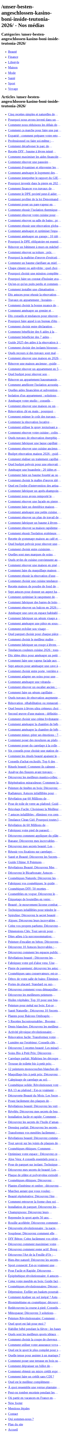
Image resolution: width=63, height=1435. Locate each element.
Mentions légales (19, 1408)
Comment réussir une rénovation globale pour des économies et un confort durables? (34, 226)
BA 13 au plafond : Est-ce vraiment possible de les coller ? (31, 1090)
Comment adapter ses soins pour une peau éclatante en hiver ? (31, 676)
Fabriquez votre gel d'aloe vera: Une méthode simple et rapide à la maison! (32, 963)
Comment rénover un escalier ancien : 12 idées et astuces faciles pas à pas (34, 687)
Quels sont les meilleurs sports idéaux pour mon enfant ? (32, 1334)
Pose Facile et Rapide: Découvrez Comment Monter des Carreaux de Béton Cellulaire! (34, 1270)
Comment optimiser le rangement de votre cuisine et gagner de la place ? (31, 597)
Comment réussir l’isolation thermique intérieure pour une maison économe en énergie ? (33, 210)
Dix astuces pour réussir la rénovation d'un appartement (32, 294)
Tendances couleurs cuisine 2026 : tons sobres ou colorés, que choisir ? (33, 650)
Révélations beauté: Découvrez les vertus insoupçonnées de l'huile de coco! (34, 1106)
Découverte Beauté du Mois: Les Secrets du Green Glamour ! (34, 1095)
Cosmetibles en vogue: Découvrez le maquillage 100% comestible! (31, 894)
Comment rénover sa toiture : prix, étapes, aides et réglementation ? (30, 252)
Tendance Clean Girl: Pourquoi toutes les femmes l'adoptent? (34, 820)
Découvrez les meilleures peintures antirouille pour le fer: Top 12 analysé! (32, 995)
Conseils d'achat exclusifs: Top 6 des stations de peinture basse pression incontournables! (31, 761)
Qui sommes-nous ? (21, 1419)
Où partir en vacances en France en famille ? (30, 1398)
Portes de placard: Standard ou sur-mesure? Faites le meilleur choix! (30, 984)
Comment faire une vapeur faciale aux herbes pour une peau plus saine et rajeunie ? (32, 660)
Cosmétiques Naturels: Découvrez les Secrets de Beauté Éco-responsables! (32, 878)
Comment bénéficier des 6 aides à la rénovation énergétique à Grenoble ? (31, 332)
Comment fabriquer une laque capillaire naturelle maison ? (33, 443)
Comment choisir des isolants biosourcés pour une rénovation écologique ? (34, 348)
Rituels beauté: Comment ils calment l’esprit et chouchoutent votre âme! (31, 767)
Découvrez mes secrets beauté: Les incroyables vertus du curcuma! (30, 846)
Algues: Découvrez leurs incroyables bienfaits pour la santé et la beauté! (31, 920)
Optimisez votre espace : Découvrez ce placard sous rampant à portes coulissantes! (32, 1154)
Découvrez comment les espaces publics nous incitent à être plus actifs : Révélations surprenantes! (33, 952)
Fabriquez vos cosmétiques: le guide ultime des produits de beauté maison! (32, 883)
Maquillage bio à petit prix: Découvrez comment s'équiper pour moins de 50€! (33, 1074)
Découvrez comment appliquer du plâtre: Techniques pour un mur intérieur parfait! (34, 836)
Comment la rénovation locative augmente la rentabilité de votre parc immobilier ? (31, 422)
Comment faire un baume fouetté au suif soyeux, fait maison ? (34, 475)
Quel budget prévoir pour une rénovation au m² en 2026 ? (34, 464)
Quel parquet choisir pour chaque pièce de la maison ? (33, 634)
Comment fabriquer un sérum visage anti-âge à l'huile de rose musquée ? (34, 618)
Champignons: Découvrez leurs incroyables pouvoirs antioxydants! (30, 1212)
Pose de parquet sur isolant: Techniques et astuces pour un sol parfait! (35, 1164)
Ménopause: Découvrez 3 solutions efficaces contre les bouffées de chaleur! (33, 1313)
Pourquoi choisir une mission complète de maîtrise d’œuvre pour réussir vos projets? (33, 273)
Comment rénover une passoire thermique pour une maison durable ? (32, 162)
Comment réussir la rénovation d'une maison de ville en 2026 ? (31, 576)
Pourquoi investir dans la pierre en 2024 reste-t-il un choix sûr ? (34, 183)
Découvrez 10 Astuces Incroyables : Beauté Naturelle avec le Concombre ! (32, 947)
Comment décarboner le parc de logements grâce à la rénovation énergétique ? (28, 146)
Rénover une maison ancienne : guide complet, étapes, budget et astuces (32, 363)
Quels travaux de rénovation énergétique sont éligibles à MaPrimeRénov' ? (34, 438)
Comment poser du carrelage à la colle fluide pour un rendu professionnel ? (32, 745)
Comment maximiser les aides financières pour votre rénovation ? (34, 157)
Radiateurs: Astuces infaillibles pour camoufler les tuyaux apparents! (31, 793)
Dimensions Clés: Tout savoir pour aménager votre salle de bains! (30, 931)
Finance (13, 57)
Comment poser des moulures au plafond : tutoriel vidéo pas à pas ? (34, 740)
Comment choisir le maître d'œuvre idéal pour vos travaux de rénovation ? (34, 480)
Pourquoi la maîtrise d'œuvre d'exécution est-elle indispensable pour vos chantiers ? (34, 257)
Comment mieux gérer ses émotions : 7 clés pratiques (33, 735)
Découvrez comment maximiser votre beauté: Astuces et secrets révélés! (32, 1244)
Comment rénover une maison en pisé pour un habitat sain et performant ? (32, 565)
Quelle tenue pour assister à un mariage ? (34, 1355)
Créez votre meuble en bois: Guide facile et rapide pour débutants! (34, 1281)
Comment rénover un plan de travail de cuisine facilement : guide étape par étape (34, 517)
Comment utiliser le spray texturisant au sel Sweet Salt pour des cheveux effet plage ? (33, 427)
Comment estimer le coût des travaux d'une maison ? (32, 417)
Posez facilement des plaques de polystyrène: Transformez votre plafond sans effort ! (33, 1101)
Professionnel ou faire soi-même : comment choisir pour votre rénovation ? (34, 141)
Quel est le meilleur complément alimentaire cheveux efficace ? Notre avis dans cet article (34, 1382)
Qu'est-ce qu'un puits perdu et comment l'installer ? (33, 284)
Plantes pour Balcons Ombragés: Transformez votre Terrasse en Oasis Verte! (31, 1016)
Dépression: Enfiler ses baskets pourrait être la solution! (33, 1292)
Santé (11, 78)
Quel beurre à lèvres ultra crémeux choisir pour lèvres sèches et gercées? (34, 708)
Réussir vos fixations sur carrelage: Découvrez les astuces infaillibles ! (30, 851)
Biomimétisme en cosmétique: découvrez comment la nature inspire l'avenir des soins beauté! (34, 1302)
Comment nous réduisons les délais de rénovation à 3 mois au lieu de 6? (32, 125)
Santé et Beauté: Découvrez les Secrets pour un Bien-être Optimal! (32, 857)
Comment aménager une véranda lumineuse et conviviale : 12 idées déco (33, 682)
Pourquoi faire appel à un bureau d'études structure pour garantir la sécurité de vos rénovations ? (34, 321)
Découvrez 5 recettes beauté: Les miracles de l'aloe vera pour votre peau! (34, 1048)
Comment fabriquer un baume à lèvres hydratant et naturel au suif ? (32, 523)
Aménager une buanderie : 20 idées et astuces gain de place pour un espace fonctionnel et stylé (32, 470)
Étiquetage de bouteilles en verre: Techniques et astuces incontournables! (33, 899)
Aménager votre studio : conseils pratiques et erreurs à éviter (29, 401)
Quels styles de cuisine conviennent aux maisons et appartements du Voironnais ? (34, 560)
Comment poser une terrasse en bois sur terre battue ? (33, 1361)
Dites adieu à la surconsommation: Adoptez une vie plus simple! (30, 936)
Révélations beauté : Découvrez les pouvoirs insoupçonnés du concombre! (33, 958)
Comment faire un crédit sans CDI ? (31, 1376)
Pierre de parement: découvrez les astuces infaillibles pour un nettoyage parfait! (34, 968)
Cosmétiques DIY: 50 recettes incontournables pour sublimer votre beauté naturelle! (31, 889)
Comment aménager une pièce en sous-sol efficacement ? (33, 623)
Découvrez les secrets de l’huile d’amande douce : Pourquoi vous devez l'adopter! (34, 1122)
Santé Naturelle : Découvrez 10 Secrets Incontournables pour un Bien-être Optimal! (33, 1010)
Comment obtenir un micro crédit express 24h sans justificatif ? (34, 1371)
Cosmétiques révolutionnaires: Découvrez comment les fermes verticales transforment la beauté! (34, 1286)
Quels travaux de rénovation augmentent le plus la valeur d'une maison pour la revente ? (34, 698)
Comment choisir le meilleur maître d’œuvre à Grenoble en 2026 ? (30, 639)
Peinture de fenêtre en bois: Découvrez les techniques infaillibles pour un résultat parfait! (35, 788)
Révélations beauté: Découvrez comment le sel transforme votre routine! (34, 1138)
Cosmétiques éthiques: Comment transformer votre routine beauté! (29, 1148)
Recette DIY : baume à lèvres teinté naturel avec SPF (30, 151)
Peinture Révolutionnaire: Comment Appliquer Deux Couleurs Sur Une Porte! (35, 1318)
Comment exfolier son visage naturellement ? (27, 629)
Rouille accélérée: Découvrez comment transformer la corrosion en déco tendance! (33, 1223)
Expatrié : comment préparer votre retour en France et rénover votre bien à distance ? (34, 135)
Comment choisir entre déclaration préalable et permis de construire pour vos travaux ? (34, 326)
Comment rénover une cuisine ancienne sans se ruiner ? (33, 448)
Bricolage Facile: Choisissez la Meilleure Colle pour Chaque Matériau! (34, 809)
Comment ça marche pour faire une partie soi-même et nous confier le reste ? (34, 130)
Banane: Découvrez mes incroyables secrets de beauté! (31, 841)
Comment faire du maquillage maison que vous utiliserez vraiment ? (32, 570)
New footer (15, 1403)
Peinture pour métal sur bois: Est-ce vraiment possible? (31, 1005)
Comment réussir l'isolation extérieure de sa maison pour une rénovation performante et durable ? (34, 533)
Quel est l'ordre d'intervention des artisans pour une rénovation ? (34, 486)
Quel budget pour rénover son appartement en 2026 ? (27, 374)
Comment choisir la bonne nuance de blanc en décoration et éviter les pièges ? (33, 305)
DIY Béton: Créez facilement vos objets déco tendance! (33, 1239)
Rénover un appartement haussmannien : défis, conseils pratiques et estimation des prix (34, 379)
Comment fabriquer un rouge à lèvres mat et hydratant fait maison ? (35, 645)
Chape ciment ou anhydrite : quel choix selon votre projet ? (33, 268)
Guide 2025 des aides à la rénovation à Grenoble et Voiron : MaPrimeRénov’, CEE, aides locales (33, 342)
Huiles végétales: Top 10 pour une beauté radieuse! (34, 1000)
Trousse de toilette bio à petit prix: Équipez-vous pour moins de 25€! (30, 1064)
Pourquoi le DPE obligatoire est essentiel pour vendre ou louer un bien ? (34, 241)
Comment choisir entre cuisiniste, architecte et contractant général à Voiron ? (34, 549)
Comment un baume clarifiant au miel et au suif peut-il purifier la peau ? (34, 263)
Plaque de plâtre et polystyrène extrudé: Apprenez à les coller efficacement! (33, 1175)
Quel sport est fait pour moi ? (27, 1323)
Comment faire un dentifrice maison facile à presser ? (31, 507)
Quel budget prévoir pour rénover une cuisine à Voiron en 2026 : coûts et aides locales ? (34, 544)
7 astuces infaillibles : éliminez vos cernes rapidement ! (34, 814)
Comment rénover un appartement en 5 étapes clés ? (33, 369)
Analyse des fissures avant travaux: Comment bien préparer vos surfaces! (32, 772)
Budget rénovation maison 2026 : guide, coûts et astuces (34, 454)
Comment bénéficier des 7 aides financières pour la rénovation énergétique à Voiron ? (28, 337)
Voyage (13, 88)
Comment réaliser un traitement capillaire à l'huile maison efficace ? (34, 459)
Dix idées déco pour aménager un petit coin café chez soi (33, 655)
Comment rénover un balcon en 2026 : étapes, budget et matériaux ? (33, 607)
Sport (11, 83)
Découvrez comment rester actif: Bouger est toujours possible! (34, 1249)
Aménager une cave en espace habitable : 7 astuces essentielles (34, 613)
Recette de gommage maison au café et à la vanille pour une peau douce (34, 539)
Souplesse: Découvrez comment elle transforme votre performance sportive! (33, 1233)
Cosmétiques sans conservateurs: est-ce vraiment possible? (33, 973)
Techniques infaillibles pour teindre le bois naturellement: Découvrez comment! (34, 910)
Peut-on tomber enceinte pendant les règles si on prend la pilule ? (31, 1392)
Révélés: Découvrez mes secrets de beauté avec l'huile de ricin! (34, 1111)
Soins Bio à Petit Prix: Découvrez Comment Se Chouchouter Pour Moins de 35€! (33, 1053)
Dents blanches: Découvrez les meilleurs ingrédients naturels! (33, 1026)
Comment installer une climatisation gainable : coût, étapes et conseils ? (31, 289)
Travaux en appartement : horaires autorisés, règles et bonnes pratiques (31, 300)
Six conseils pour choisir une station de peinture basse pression (33, 751)
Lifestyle (13, 62)
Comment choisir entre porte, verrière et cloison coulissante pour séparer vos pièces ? (33, 671)
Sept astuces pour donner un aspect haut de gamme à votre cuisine (33, 592)
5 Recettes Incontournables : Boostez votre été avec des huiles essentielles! (31, 1021)
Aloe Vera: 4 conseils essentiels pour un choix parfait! (33, 1159)
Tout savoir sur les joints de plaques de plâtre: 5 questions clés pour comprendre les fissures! (34, 1143)
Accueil (13, 1429)
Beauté (12, 51)
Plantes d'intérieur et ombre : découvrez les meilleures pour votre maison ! (33, 1186)
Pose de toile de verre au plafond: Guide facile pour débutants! (34, 804)
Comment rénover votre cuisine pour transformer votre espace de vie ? (31, 215)
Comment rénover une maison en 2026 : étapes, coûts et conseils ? (34, 358)
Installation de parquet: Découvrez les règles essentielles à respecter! (32, 1207)
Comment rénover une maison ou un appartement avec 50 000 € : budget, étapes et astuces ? (31, 406)
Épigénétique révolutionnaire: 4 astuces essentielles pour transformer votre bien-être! (33, 1276)
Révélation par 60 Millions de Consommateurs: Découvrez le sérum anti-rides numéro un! (32, 798)
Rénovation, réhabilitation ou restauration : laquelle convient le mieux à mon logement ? (34, 703)
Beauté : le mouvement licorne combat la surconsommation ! (34, 905)
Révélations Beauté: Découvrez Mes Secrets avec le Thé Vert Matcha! (31, 867)
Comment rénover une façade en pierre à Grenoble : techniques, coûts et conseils (34, 501)
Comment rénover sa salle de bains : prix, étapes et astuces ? (34, 220)
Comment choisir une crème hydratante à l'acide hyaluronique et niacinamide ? (34, 719)
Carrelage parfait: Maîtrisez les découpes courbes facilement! (33, 1058)
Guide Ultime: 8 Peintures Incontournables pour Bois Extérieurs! (32, 862)
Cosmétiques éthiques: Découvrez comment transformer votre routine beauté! (30, 1180)
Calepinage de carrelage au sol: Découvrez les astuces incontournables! (33, 1079)
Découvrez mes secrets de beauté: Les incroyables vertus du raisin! (32, 1170)
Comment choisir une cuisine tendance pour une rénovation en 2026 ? (33, 581)
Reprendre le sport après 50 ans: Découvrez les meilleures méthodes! (31, 1217)
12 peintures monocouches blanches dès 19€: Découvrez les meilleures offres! (33, 1069)
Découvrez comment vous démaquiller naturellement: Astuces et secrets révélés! (33, 989)
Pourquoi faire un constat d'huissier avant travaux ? (34, 279)
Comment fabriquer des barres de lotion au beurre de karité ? (33, 602)
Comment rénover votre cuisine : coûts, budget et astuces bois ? (33, 432)
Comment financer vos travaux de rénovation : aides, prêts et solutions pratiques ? (31, 188)
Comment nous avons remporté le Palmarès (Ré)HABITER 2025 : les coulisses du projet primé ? (30, 496)
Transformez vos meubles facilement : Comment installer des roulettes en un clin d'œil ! (32, 1133)
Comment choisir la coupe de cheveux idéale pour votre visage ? (32, 1339)
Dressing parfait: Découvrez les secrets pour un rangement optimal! (32, 1127)
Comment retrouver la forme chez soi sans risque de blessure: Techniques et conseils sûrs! (32, 1201)
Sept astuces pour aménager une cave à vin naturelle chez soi (33, 666)
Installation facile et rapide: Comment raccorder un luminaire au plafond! (32, 1117)
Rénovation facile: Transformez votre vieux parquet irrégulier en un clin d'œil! (34, 1037)
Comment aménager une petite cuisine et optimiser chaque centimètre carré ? (34, 512)
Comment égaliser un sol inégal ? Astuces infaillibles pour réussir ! (34, 1297)
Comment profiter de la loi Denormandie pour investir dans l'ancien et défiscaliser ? (34, 199)
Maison (13, 67)
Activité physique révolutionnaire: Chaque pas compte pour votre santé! (32, 1032)
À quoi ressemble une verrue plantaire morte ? (32, 1387)
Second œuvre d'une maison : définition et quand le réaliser (33, 713)
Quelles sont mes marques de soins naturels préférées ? (30, 554)
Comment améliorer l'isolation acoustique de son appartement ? (34, 385)
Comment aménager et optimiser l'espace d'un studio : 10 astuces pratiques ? (34, 231)
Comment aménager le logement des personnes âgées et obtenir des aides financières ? (31, 173)
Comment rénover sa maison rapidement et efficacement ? (34, 528)
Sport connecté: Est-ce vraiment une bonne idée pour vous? (31, 1265)
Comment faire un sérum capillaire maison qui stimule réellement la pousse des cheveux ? (33, 692)
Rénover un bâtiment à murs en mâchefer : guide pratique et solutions (34, 247)
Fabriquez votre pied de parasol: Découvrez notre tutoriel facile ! (28, 830)
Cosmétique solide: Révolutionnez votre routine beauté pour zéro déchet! (34, 1085)
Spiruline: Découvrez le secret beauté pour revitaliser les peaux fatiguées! (31, 915)
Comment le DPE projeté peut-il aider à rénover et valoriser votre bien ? (33, 194)
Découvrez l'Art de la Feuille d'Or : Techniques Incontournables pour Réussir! (30, 1255)
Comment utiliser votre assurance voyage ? (34, 1345)
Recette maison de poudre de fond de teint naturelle (32, 586)
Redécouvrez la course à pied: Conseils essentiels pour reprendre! (33, 1308)
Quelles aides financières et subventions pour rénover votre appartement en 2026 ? (34, 390)
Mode (12, 73)
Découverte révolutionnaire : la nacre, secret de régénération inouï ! (32, 1228)
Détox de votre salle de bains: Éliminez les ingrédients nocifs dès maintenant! (33, 979)
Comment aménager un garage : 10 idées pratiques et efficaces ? (34, 236)
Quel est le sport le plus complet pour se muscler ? (33, 1350)
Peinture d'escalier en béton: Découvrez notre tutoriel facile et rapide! (33, 942)
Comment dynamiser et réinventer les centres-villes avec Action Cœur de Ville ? (34, 167)
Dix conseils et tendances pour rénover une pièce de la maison (33, 316)
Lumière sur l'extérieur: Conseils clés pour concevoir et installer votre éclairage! (35, 1042)
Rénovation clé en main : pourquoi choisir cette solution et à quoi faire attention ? (30, 411)
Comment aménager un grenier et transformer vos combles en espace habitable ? (30, 310)
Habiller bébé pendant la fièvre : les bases (34, 1329)
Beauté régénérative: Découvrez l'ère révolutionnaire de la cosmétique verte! (33, 1196)
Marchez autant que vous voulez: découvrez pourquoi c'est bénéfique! (31, 1191)
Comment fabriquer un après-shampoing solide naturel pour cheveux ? (34, 491)
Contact (13, 1414)
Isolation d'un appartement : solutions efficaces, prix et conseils (32, 395)
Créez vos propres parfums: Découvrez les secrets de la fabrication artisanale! (33, 926)
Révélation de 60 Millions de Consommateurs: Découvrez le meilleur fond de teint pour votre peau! (33, 825)
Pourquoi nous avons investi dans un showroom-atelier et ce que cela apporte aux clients (33, 120)
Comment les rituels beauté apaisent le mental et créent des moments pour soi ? (33, 756)
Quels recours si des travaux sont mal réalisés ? (32, 353)
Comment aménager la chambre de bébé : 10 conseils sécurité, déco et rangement (34, 724)
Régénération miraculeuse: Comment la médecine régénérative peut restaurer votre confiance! (33, 782)
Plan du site (15, 1424)
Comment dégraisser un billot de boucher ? (29, 1366)
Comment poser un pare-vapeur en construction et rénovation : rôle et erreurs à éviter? (34, 204)
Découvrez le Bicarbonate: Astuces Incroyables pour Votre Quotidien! (30, 873)
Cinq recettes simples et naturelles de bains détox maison (31, 114)
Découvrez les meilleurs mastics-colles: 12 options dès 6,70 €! (33, 777)
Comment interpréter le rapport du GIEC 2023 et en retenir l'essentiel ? (34, 178)
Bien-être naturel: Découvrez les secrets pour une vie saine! (33, 1260)
